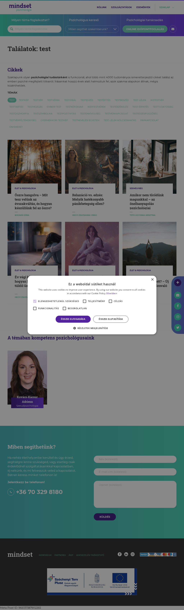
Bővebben (111, 293)
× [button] (152, 279)
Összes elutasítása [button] (111, 319)
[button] (92, 328)
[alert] (92, 305)
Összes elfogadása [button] (73, 319)
